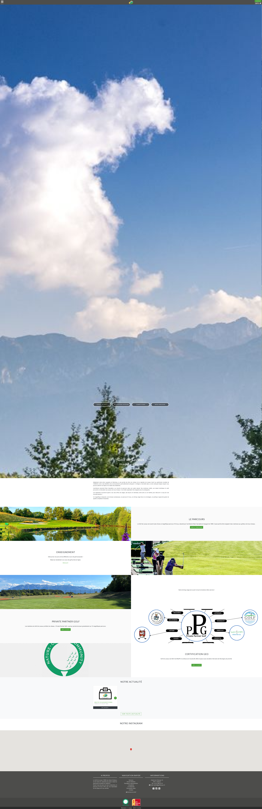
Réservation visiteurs (121, 685)
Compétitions (140, 685)
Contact (258, 1)
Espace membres (102, 685)
